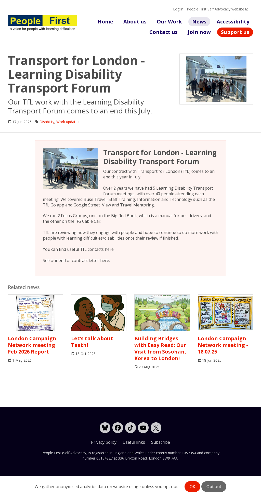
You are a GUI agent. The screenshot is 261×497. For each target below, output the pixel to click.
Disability (47, 121)
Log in (178, 9)
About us (135, 21)
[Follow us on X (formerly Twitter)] (156, 427)
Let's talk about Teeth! (92, 341)
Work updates (67, 121)
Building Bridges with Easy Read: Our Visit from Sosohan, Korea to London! (160, 348)
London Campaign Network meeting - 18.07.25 (223, 345)
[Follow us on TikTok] (130, 427)
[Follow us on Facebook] (117, 427)
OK (192, 486)
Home (105, 21)
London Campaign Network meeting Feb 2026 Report (32, 345)
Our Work (169, 21)
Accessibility (233, 21)
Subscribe (160, 442)
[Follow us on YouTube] (143, 427)
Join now (199, 32)
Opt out (213, 486)
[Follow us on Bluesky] (105, 427)
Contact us (163, 32)
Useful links (134, 442)
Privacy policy (103, 442)
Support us (235, 32)
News (199, 21)
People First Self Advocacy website (215, 9)
